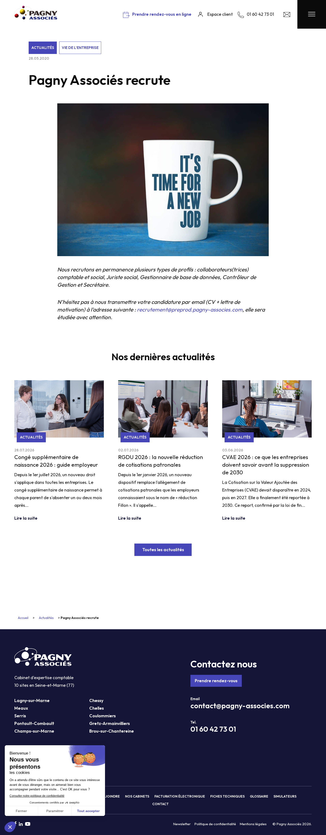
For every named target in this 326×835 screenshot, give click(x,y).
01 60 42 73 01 (213, 729)
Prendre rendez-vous (216, 680)
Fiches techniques (227, 796)
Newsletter (182, 824)
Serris (20, 716)
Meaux (21, 708)
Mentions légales (253, 824)
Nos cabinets (137, 796)
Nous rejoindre (105, 796)
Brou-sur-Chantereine (111, 731)
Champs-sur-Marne (34, 731)
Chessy (96, 700)
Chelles (96, 708)
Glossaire (259, 796)
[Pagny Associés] (35, 17)
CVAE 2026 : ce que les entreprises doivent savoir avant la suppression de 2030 (265, 465)
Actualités (42, 47)
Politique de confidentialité (215, 824)
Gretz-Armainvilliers (109, 723)
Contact (160, 804)
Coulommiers (102, 716)
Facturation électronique (179, 796)
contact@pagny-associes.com (239, 705)
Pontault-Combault (34, 723)
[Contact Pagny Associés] (287, 15)
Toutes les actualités (163, 549)
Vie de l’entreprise (80, 47)
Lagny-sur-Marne (32, 700)
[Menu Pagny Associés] (311, 14)
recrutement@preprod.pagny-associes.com (189, 309)
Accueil (23, 618)
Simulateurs (284, 796)
